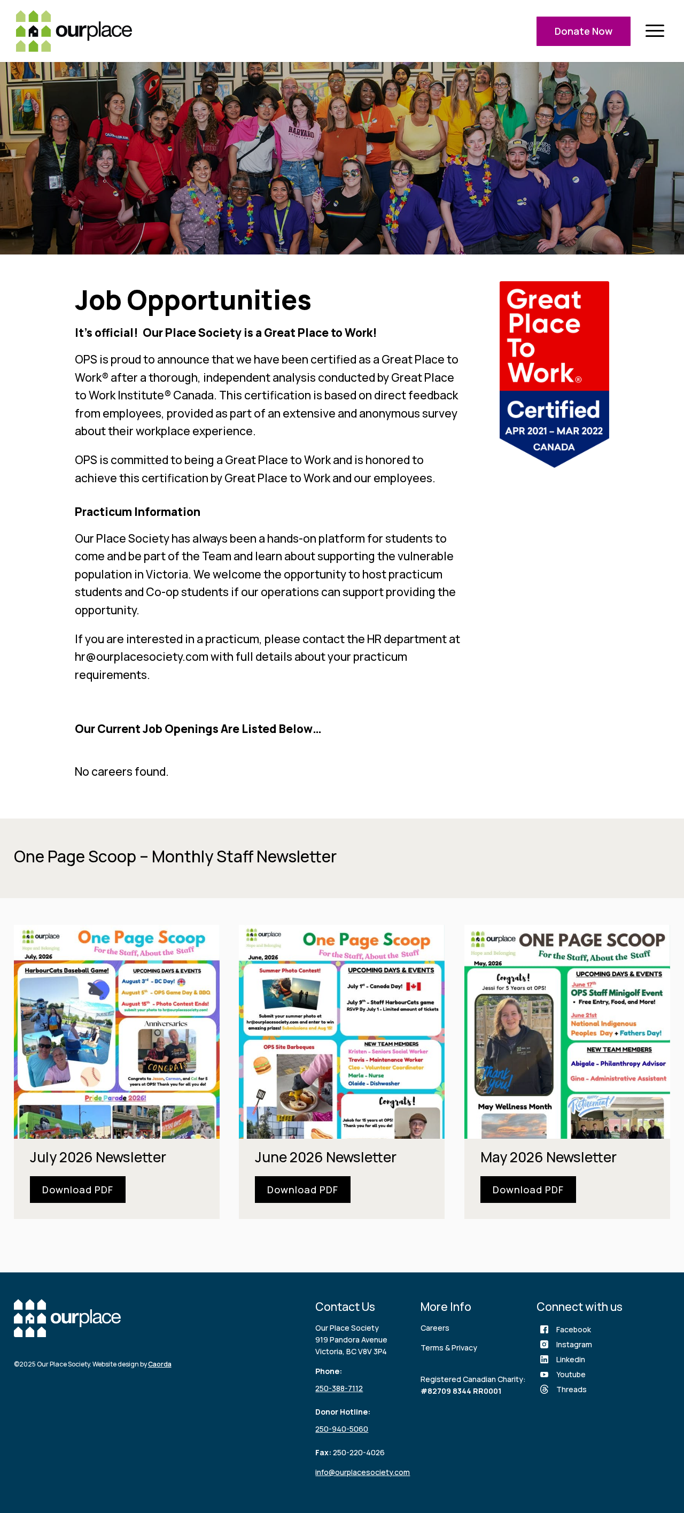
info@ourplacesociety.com (362, 1472)
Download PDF (77, 1189)
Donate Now (583, 31)
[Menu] (655, 31)
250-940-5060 (341, 1429)
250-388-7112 (339, 1388)
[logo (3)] (74, 31)
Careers (435, 1328)
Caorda (160, 1364)
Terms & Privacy (449, 1347)
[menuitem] (655, 31)
